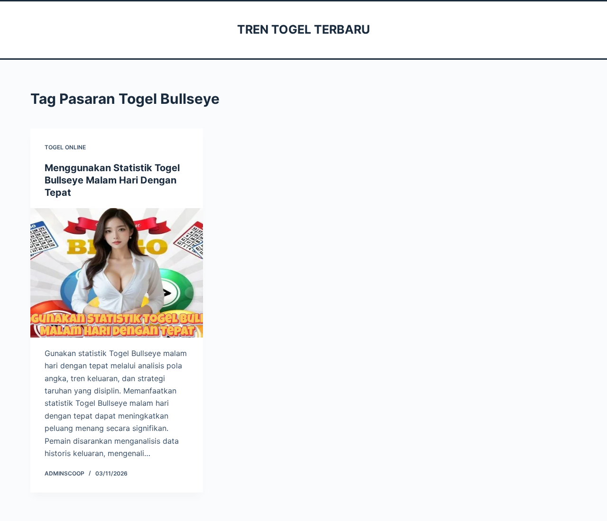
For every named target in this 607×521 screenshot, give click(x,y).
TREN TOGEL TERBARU (303, 29)
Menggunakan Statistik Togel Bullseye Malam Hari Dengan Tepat (112, 180)
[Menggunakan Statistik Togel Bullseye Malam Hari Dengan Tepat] (116, 273)
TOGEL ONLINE (65, 147)
